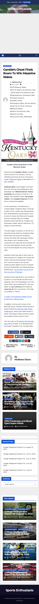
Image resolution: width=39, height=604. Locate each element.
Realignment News (23, 509)
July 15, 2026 (11, 557)
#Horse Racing (30, 103)
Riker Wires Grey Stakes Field (12, 345)
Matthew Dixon (17, 82)
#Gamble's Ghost (16, 100)
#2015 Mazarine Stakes (18, 87)
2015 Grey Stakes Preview (27, 345)
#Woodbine (28, 117)
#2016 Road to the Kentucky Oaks (22, 92)
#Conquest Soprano (17, 98)
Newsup (30, 598)
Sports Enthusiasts (19, 9)
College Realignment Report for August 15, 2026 (19, 512)
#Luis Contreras (26, 106)
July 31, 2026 (11, 537)
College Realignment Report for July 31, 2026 (19, 454)
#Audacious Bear (29, 95)
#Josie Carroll (15, 106)
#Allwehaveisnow (16, 95)
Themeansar (19, 600)
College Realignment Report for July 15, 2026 (19, 459)
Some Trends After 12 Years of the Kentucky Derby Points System (19, 384)
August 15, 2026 (12, 517)
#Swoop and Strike (16, 117)
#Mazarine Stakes (16, 109)
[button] (36, 55)
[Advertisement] (19, 33)
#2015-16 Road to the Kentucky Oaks (22, 90)
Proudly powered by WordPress (13, 598)
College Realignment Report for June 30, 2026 (18, 573)
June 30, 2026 (11, 577)
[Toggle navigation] (20, 55)
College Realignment (11, 509)
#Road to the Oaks (16, 114)
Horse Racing (7, 66)
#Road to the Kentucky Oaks (20, 111)
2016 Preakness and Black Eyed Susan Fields (18, 422)
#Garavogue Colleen (17, 103)
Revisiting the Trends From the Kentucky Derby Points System (18, 403)
